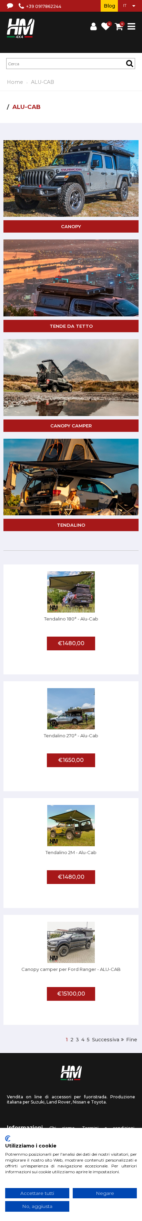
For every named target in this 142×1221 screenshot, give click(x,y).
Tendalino (71, 525)
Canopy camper (71, 425)
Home (15, 82)
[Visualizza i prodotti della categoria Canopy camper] (71, 377)
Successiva (105, 1040)
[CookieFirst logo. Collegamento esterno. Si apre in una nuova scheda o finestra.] (7, 1138)
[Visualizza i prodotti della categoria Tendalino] (71, 477)
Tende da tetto (71, 326)
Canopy (71, 226)
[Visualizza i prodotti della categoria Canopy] (71, 178)
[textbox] (70, 63)
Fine (131, 1040)
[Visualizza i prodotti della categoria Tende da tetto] (71, 277)
